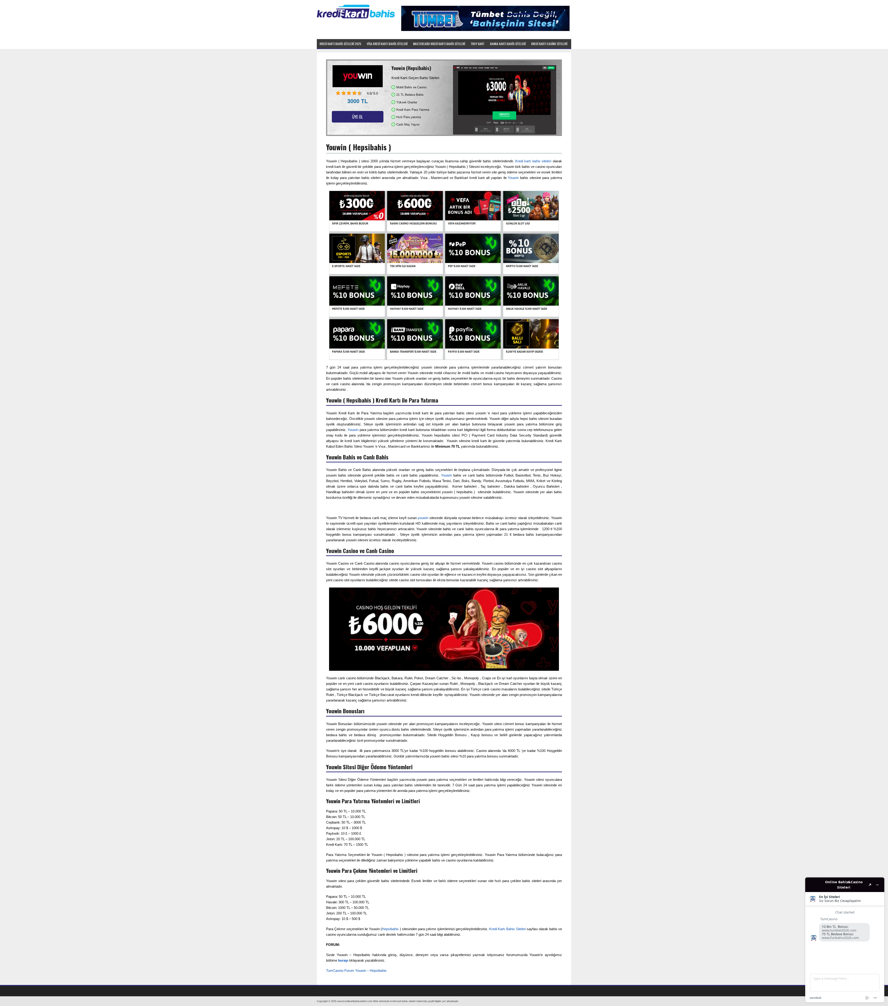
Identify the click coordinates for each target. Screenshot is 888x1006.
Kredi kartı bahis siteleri (533, 161)
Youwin (513, 178)
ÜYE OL (357, 117)
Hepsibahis (390, 929)
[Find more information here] (845, 940)
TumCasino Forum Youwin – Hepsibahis (356, 970)
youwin (423, 518)
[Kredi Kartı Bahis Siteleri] (356, 17)
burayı (343, 960)
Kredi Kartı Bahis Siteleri (507, 929)
